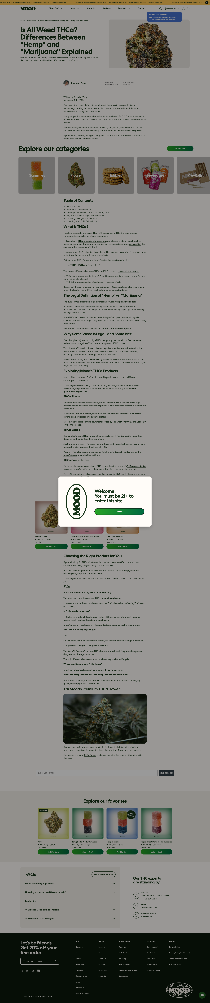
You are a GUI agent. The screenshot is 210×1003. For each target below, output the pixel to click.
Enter (119, 511)
